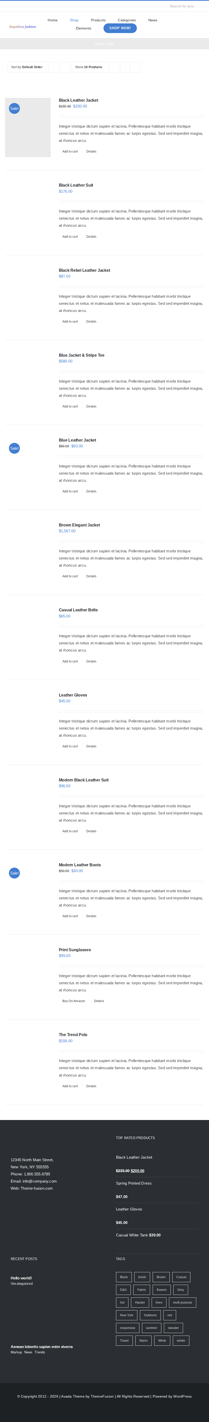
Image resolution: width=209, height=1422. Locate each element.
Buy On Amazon (73, 1001)
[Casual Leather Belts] (28, 637)
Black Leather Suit (76, 185)
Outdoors (150, 1315)
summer (151, 1328)
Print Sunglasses (75, 950)
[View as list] (135, 67)
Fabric (141, 1290)
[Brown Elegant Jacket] (28, 552)
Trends (40, 1352)
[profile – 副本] (22, 25)
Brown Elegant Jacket (79, 525)
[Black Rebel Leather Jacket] (28, 297)
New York (126, 1315)
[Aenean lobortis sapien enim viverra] (52, 1315)
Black (124, 1277)
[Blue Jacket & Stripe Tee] (28, 382)
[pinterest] (42, 6)
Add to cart (70, 151)
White (162, 1340)
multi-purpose (182, 1302)
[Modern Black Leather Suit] (28, 807)
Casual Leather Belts (78, 610)
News (28, 1352)
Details (91, 151)
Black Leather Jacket (78, 100)
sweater (173, 1328)
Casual (181, 1277)
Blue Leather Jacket (77, 440)
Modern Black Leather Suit (84, 780)
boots (142, 1277)
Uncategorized (22, 1283)
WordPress (182, 1396)
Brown (161, 1277)
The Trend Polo (73, 1035)
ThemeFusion (102, 1396)
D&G (123, 1290)
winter (181, 1340)
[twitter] (17, 6)
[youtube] (33, 6)
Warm (143, 1340)
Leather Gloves (73, 695)
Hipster (140, 1302)
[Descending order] (65, 67)
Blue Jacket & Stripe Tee (81, 355)
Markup (16, 1352)
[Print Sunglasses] (28, 977)
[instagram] (25, 6)
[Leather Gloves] (28, 722)
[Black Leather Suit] (28, 212)
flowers (162, 1290)
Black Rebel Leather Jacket (84, 270)
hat (122, 1302)
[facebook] (9, 6)
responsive (127, 1328)
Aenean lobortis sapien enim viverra (42, 1346)
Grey (180, 1290)
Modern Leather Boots (80, 865)
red (169, 1315)
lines (159, 1302)
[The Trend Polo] (28, 1062)
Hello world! (21, 1278)
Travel (124, 1340)
